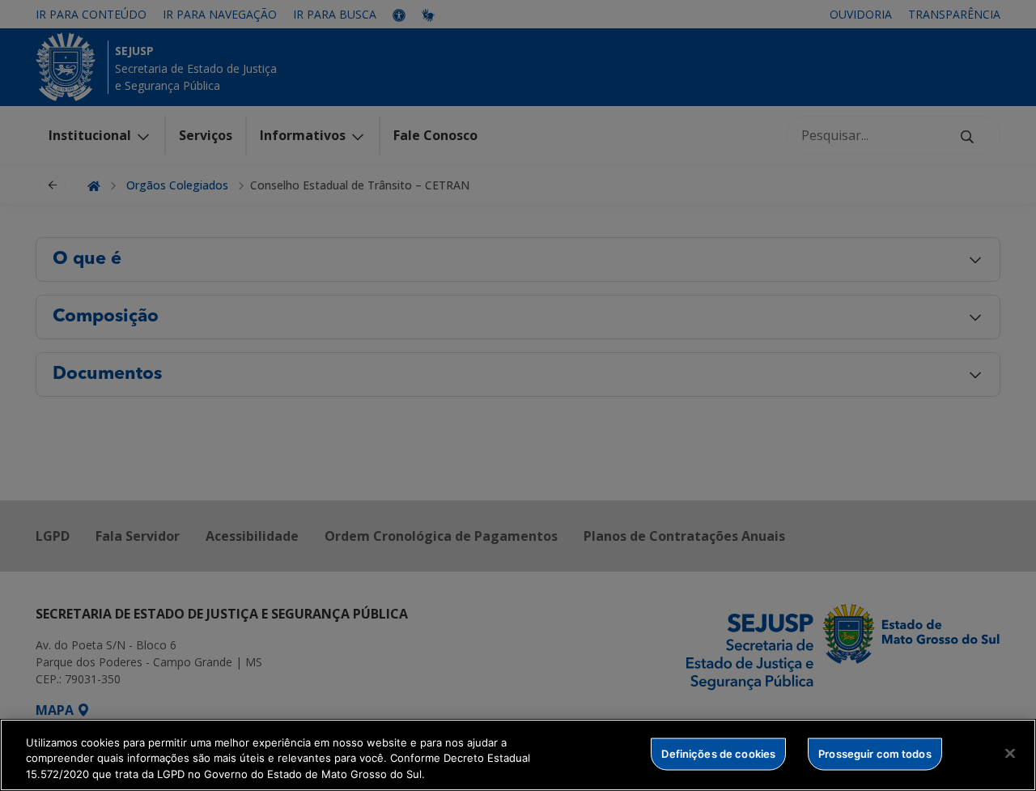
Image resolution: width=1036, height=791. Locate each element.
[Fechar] (1010, 753)
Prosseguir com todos (875, 752)
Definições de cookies (718, 752)
